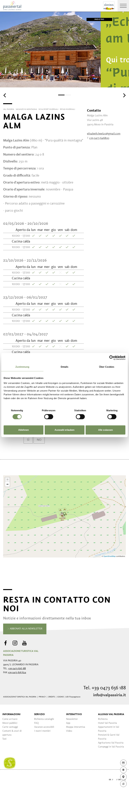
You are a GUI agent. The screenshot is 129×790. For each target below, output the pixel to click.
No (39, 439)
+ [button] (7, 479)
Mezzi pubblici (9, 723)
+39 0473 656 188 (17, 668)
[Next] (124, 95)
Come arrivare (9, 719)
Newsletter (72, 719)
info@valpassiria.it (109, 695)
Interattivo (74, 714)
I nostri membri (42, 731)
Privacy (42, 697)
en (119, 780)
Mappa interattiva (75, 727)
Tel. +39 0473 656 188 (104, 688)
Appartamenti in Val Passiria (108, 729)
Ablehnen (23, 430)
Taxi (4, 739)
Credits (51, 697)
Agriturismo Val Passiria (110, 743)
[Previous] (5, 95)
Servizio (39, 714)
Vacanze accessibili (44, 727)
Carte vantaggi (10, 727)
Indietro (99, 19)
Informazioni (11, 714)
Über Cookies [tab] (106, 366)
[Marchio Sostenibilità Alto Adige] (9, 763)
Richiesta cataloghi (44, 719)
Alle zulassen (105, 430)
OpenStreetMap (109, 556)
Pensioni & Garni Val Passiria (108, 737)
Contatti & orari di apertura (12, 733)
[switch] (48, 416)
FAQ (36, 723)
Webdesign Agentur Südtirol (7, 779)
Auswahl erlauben (64, 430)
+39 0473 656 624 (17, 672)
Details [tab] (64, 366)
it (114, 780)
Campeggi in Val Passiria (111, 747)
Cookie (60, 697)
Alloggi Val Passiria (111, 714)
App (68, 723)
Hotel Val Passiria (107, 723)
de (110, 780)
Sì (28, 439)
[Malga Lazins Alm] (64, 514)
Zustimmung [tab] (22, 366)
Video (69, 731)
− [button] (7, 484)
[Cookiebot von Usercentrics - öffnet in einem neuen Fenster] (111, 357)
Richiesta (103, 719)
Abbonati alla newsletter (25, 629)
